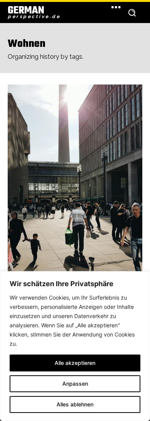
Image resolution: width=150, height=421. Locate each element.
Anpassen (75, 383)
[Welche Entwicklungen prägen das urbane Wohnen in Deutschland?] (75, 185)
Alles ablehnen (75, 404)
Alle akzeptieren (75, 363)
